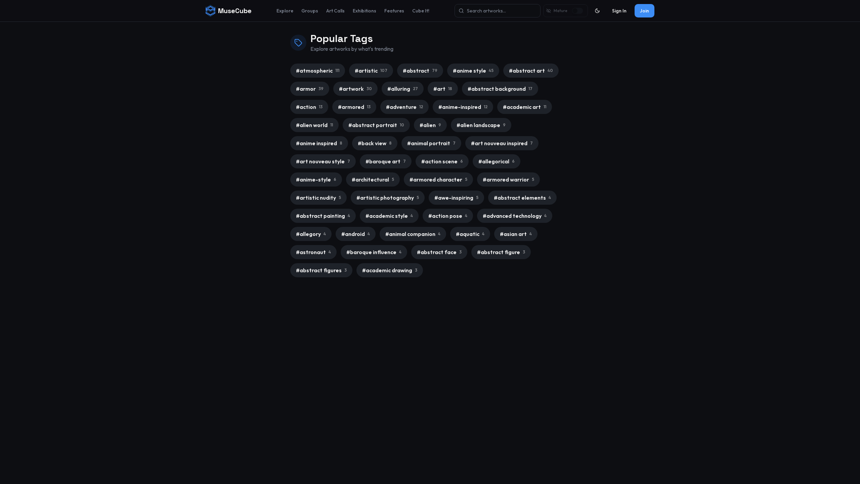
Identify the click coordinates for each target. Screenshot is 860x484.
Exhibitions (364, 11)
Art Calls (335, 11)
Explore (284, 11)
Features (394, 11)
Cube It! (420, 11)
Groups (309, 11)
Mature (560, 10)
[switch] (577, 11)
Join (644, 11)
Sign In (619, 11)
